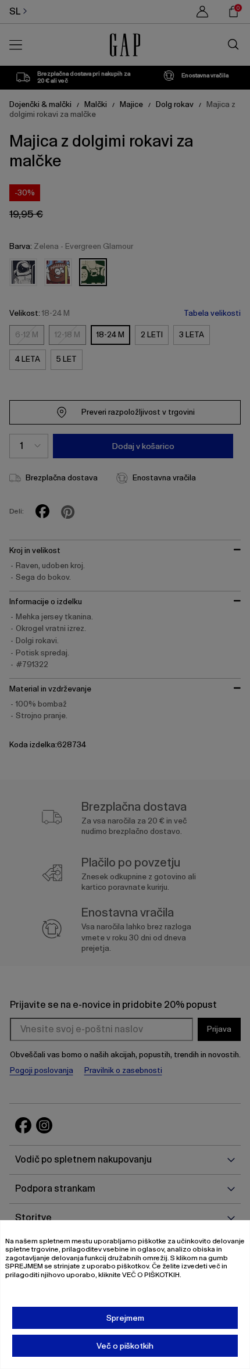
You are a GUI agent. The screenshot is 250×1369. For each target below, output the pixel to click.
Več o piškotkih (125, 1345)
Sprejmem (125, 1317)
